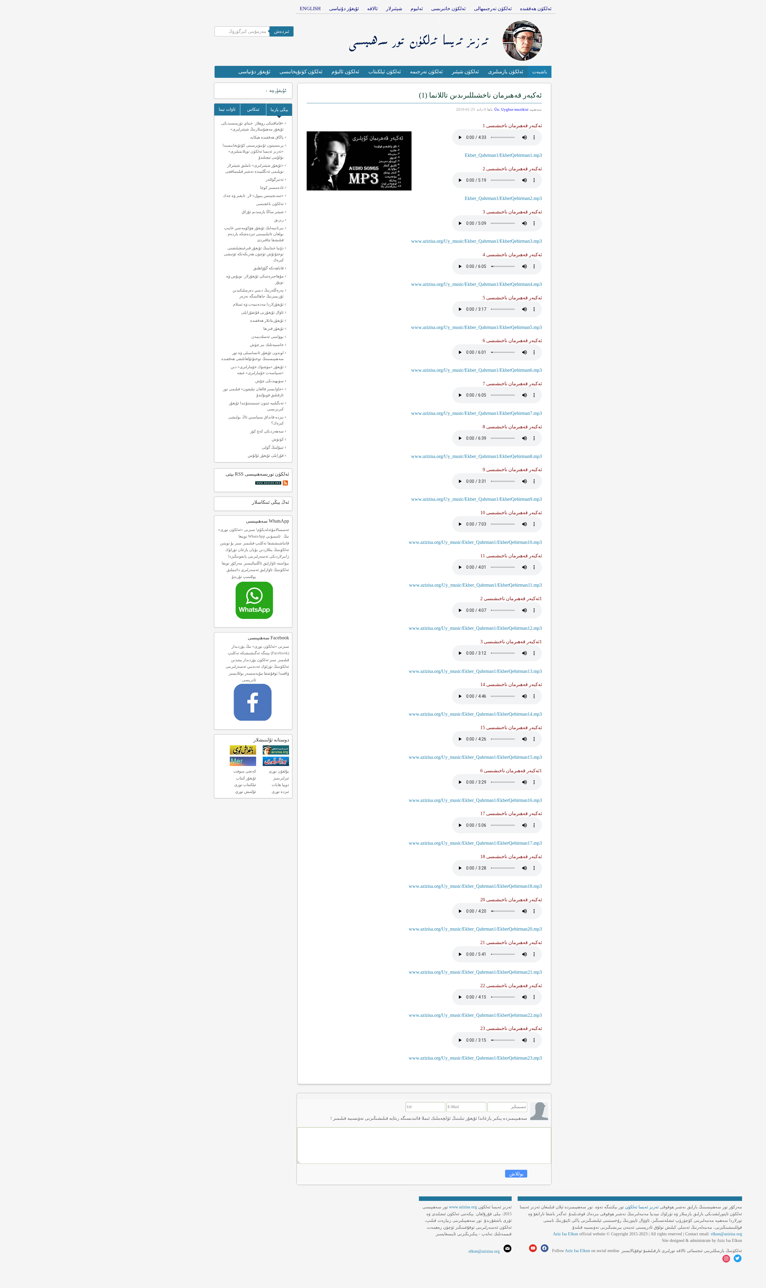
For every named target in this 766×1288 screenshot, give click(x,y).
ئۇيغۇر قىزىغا (273, 328)
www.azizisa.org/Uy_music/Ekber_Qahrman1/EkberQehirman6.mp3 (476, 370)
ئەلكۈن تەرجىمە (426, 72)
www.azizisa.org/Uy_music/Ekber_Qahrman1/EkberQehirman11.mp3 (475, 585)
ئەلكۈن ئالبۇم (345, 72)
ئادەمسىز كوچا (272, 187)
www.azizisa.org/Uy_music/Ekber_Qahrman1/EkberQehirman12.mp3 (475, 628)
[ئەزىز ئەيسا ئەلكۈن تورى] (276, 753)
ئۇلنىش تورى (245, 791)
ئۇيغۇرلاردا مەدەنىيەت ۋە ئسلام (258, 304)
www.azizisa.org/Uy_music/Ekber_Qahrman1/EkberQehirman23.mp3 (475, 1058)
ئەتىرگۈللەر (275, 179)
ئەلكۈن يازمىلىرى (505, 72)
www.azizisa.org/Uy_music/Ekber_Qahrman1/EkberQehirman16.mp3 (475, 800)
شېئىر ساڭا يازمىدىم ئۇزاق (263, 212)
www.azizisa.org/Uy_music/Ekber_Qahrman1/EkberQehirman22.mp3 (475, 1015)
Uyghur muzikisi (514, 109)
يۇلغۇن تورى (279, 771)
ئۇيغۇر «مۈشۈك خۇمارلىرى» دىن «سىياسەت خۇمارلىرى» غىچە (257, 370)
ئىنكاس (253, 109)
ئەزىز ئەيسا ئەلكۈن (642, 1207)
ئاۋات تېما (227, 109)
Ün (496, 109)
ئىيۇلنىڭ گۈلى (273, 447)
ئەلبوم (417, 8)
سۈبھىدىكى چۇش (269, 381)
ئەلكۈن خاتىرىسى (448, 8)
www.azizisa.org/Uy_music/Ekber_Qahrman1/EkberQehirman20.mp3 (475, 929)
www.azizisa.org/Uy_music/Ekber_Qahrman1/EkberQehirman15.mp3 (475, 757)
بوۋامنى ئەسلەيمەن (267, 336)
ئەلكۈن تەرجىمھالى (493, 8)
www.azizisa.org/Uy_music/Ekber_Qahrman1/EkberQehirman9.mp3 (476, 499)
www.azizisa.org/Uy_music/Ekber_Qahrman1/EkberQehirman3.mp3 (476, 241)
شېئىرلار (394, 8)
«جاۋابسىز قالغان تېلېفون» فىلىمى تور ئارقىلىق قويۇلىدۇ (253, 392)
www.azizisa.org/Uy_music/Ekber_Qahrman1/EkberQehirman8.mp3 (476, 456)
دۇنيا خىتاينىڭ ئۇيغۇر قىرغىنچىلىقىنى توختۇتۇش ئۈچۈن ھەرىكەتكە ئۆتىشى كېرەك (254, 254)
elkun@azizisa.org (726, 1234)
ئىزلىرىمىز (281, 778)
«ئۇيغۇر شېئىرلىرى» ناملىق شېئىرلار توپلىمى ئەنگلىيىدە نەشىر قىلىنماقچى (254, 168)
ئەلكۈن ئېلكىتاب (384, 72)
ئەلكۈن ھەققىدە (535, 8)
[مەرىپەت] (243, 764)
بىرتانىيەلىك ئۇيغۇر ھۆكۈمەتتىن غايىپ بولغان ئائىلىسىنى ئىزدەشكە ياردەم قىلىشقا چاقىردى (254, 234)
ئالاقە (372, 8)
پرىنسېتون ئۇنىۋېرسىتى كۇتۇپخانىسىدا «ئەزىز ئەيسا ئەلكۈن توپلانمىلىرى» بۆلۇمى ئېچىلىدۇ (253, 151)
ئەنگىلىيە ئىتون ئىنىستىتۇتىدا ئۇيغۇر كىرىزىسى (256, 406)
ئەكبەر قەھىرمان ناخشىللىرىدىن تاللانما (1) (480, 95)
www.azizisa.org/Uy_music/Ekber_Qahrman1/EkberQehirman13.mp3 (475, 671)
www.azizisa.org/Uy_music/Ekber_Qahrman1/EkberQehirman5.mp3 (476, 327)
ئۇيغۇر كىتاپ (246, 778)
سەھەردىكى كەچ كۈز (267, 431)
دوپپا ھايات (280, 784)
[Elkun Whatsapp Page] (260, 621)
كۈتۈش (278, 439)
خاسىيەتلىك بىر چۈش (267, 344)
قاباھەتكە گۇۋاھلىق (268, 268)
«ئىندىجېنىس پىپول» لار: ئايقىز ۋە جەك (253, 195)
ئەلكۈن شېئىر (465, 72)
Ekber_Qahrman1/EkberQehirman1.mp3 (503, 155)
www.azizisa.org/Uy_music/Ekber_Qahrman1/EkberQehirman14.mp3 (475, 714)
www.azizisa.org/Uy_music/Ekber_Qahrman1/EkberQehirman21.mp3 (475, 972)
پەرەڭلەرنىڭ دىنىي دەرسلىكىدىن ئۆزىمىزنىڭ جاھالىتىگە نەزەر (258, 293)
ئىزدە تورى (280, 791)
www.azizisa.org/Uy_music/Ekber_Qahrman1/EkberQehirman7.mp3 (476, 413)
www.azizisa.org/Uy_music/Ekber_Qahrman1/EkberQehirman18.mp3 (475, 886)
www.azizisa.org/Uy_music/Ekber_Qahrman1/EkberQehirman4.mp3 (476, 284)
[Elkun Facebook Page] (261, 722)
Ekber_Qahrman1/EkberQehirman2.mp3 (503, 198)
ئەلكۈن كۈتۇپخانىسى (301, 72)
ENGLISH (310, 8)
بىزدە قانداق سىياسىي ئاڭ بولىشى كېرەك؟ (256, 420)
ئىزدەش (281, 31)
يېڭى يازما (279, 109)
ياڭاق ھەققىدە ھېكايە (267, 137)
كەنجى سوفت (244, 771)
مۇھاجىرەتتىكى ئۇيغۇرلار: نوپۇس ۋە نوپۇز (255, 279)
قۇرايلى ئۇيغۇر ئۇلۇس (266, 455)
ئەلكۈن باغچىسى (270, 203)
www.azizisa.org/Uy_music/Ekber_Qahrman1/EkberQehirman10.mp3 (475, 542)
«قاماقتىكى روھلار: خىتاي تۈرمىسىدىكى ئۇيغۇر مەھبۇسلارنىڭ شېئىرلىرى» (252, 126)
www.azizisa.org (463, 1207)
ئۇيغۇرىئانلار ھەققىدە (267, 320)
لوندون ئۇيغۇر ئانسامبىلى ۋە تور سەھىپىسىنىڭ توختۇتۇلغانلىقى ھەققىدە (252, 356)
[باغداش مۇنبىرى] (243, 753)
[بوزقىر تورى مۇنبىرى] (276, 764)
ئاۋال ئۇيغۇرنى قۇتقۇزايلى (262, 312)
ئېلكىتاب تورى (245, 784)
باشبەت (539, 71)
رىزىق (279, 220)
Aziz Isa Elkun (565, 1234)
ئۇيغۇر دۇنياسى (344, 8)
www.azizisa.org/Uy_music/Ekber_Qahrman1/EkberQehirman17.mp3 (475, 843)
